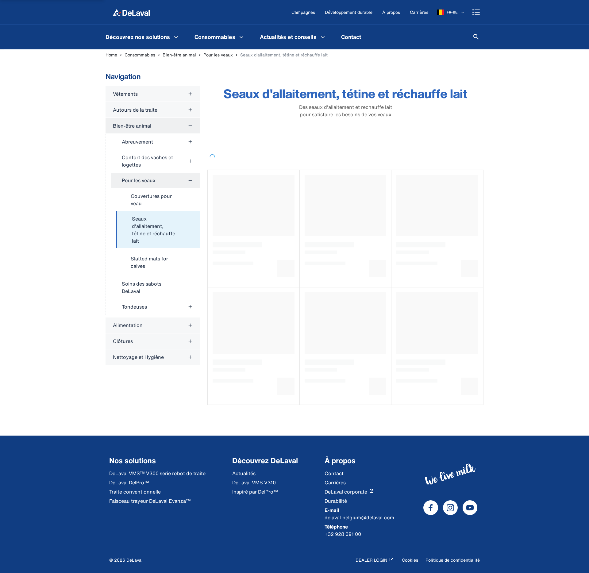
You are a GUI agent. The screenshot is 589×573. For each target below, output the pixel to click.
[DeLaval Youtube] (470, 507)
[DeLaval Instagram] (450, 507)
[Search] (476, 36)
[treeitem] (158, 230)
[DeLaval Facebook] (431, 507)
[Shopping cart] (476, 12)
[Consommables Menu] (241, 37)
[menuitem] (142, 37)
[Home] (131, 12)
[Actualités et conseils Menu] (323, 37)
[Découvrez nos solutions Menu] (176, 37)
